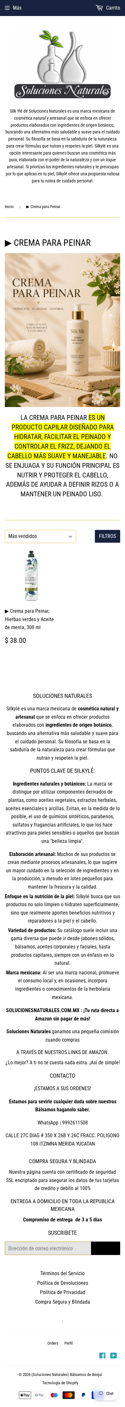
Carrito (112, 8)
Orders (52, 1343)
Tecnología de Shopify (60, 1382)
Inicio (9, 206)
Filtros (107, 536)
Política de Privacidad (62, 1292)
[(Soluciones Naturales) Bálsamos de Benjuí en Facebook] (102, 1356)
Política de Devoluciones (62, 1283)
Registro (105, 1248)
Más (17, 8)
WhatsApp (48, 1123)
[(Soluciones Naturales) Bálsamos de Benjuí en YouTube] (113, 1356)
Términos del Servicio (62, 1273)
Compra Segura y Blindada (62, 1302)
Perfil (68, 1343)
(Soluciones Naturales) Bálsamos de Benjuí (66, 1374)
